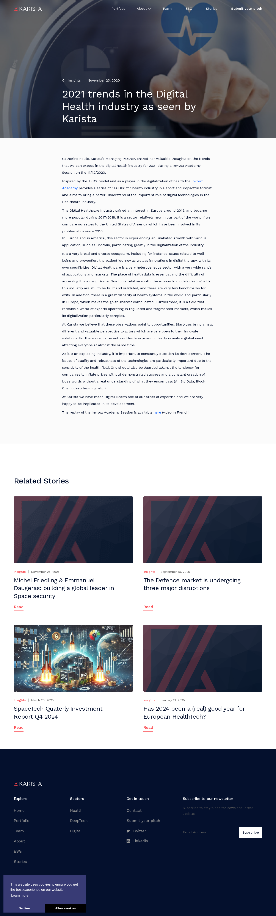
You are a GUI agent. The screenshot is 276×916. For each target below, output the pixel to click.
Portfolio (118, 8)
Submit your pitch (143, 820)
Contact (134, 810)
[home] (28, 8)
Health (76, 810)
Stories (211, 8)
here (157, 412)
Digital (76, 831)
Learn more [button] (19, 895)
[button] (143, 9)
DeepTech (79, 820)
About (19, 841)
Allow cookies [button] (65, 908)
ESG (188, 8)
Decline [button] (24, 908)
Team (167, 8)
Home (19, 810)
